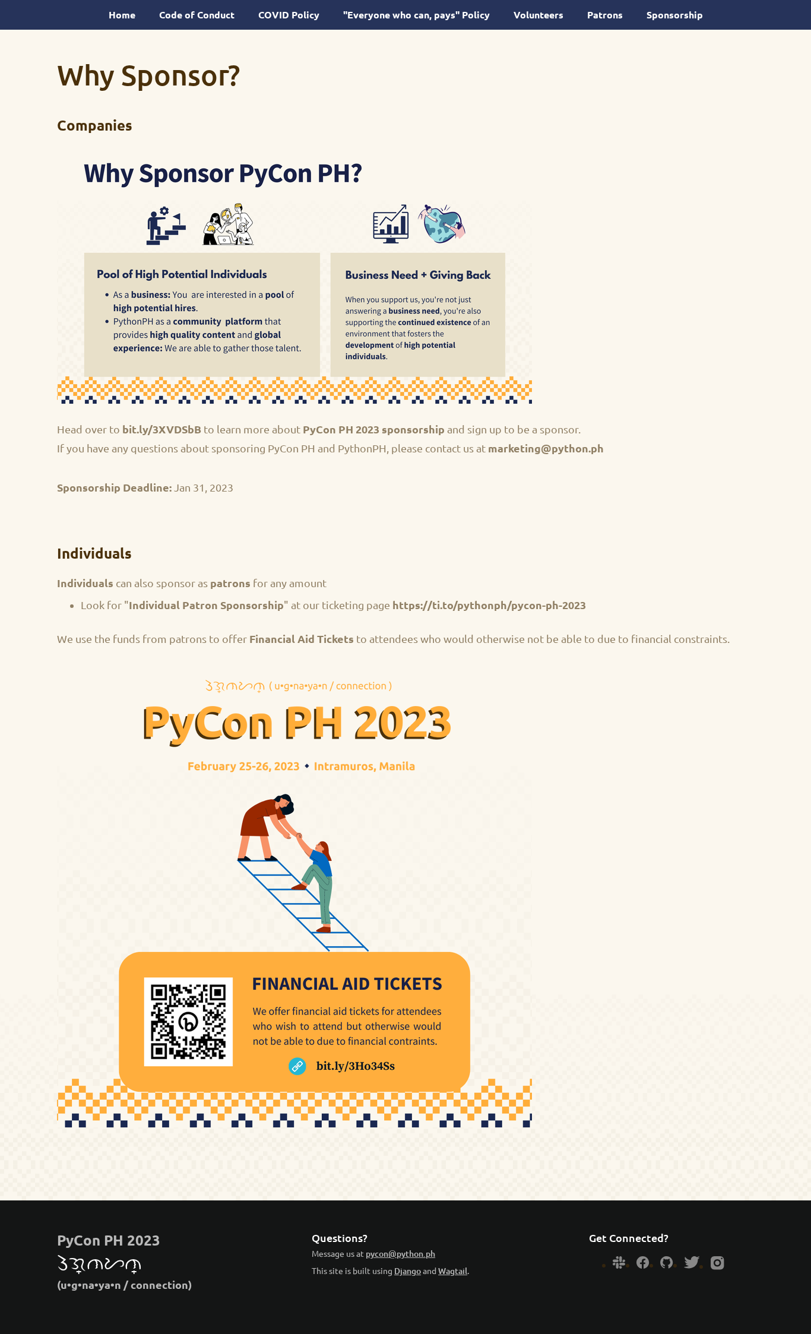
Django (407, 1271)
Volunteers (538, 14)
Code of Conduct (197, 14)
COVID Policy (288, 14)
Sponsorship (675, 14)
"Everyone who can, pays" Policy (416, 14)
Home (122, 14)
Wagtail (452, 1271)
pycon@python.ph (400, 1254)
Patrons (605, 14)
